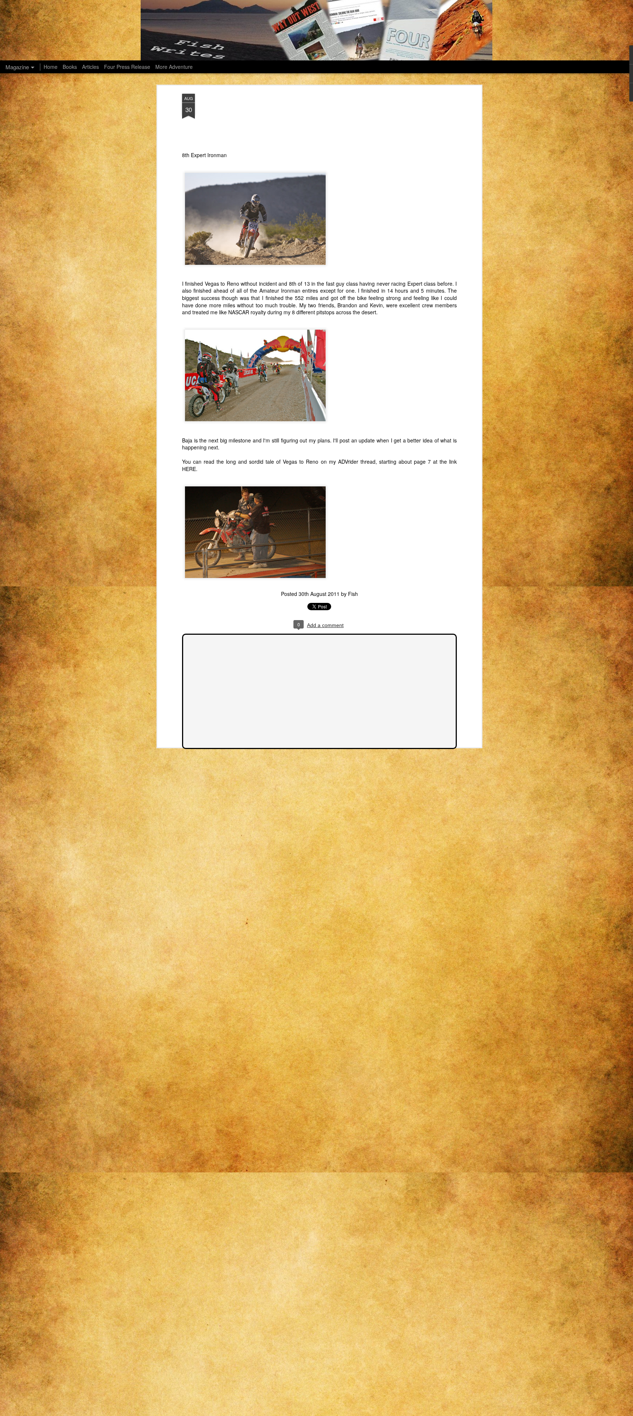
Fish (353, 593)
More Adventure (174, 66)
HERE (189, 468)
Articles (90, 66)
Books (70, 66)
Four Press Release (127, 66)
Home (51, 66)
